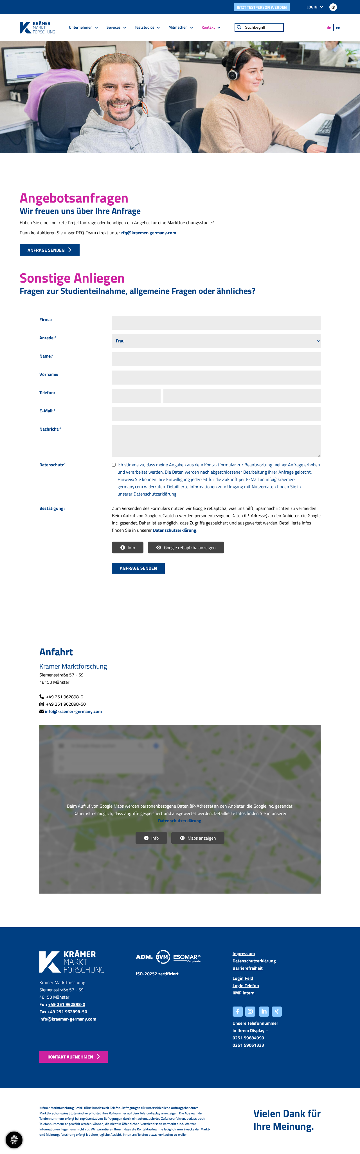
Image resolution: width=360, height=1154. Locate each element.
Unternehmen (81, 27)
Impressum (244, 953)
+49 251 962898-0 (66, 1004)
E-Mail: (47, 410)
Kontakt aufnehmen (70, 1056)
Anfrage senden (46, 250)
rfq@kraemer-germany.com (148, 232)
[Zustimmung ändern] (14, 1140)
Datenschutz (52, 464)
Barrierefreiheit (248, 968)
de (329, 27)
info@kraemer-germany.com (73, 711)
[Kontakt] (74, 961)
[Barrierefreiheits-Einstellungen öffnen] (333, 7)
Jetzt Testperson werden (262, 7)
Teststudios (144, 27)
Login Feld (243, 978)
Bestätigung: (52, 508)
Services (114, 27)
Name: (46, 356)
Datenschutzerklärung (155, 493)
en (338, 27)
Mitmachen (178, 27)
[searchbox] (259, 27)
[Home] (37, 27)
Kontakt (208, 27)
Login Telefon (246, 985)
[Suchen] (239, 27)
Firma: (45, 319)
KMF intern (244, 992)
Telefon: (47, 392)
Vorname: (48, 374)
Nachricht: (50, 429)
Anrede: (48, 337)
